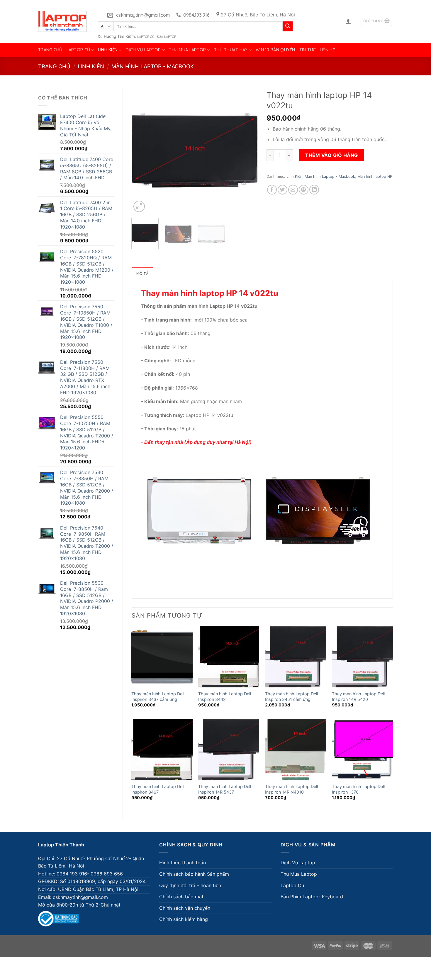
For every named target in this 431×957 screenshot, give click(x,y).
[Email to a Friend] (293, 190)
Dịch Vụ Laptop (143, 50)
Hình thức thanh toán (182, 862)
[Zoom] (139, 206)
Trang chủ (50, 50)
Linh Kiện (108, 50)
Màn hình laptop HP (374, 176)
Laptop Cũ (146, 37)
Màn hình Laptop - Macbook (152, 66)
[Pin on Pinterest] (303, 190)
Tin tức (307, 50)
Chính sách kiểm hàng (183, 919)
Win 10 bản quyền (275, 50)
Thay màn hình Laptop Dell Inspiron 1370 (358, 789)
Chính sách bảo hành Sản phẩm (194, 874)
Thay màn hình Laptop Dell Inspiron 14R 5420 (358, 696)
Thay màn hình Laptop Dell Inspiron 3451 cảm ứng (291, 696)
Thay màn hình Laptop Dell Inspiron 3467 (157, 789)
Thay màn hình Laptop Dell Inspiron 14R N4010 (291, 789)
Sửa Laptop (166, 37)
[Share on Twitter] (282, 190)
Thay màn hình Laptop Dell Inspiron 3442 (224, 696)
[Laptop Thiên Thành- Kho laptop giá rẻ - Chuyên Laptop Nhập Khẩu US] (62, 21)
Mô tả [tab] (142, 273)
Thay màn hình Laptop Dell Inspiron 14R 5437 (224, 789)
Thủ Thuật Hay (231, 50)
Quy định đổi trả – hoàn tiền (190, 885)
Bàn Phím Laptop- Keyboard (312, 896)
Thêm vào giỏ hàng (331, 155)
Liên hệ (327, 50)
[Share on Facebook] (272, 190)
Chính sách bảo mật (181, 896)
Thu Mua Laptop (187, 50)
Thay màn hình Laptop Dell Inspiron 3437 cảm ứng (157, 696)
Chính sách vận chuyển (184, 908)
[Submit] (288, 26)
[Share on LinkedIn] (314, 190)
